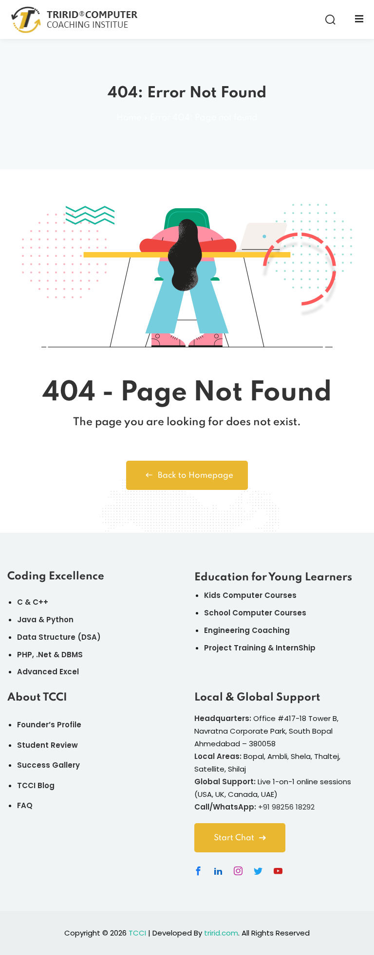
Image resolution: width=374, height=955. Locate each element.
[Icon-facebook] (198, 871)
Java (27, 619)
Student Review (47, 745)
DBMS (72, 654)
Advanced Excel (48, 672)
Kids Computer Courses (250, 595)
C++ (40, 602)
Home (129, 117)
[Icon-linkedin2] (218, 871)
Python (60, 619)
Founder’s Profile (49, 725)
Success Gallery (48, 765)
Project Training (235, 648)
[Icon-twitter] (258, 871)
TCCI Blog (36, 785)
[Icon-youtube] (278, 871)
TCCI (137, 933)
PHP (24, 654)
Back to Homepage (195, 475)
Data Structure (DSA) (59, 637)
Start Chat (234, 838)
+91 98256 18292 (286, 807)
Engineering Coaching (247, 630)
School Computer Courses (255, 613)
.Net (44, 654)
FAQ (25, 805)
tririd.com (221, 933)
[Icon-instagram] (238, 871)
